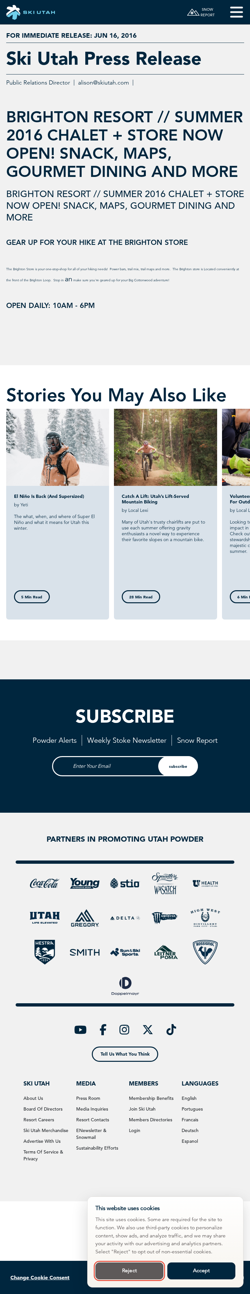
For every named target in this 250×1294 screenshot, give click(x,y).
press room (88, 1098)
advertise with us (42, 1141)
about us (33, 1098)
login (134, 1130)
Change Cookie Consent (40, 1277)
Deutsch (190, 1130)
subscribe (178, 766)
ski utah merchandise (45, 1130)
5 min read (31, 596)
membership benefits (151, 1098)
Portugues (192, 1109)
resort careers (38, 1120)
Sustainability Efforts (97, 1148)
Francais (190, 1120)
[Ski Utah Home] (30, 12)
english (189, 1098)
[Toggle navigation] (232, 12)
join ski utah (142, 1109)
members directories (150, 1120)
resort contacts (92, 1120)
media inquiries (92, 1109)
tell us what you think (125, 1054)
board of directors (42, 1109)
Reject (129, 1270)
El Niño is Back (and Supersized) (49, 496)
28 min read (141, 596)
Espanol (190, 1141)
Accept (201, 1270)
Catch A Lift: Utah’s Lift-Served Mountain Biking (155, 499)
